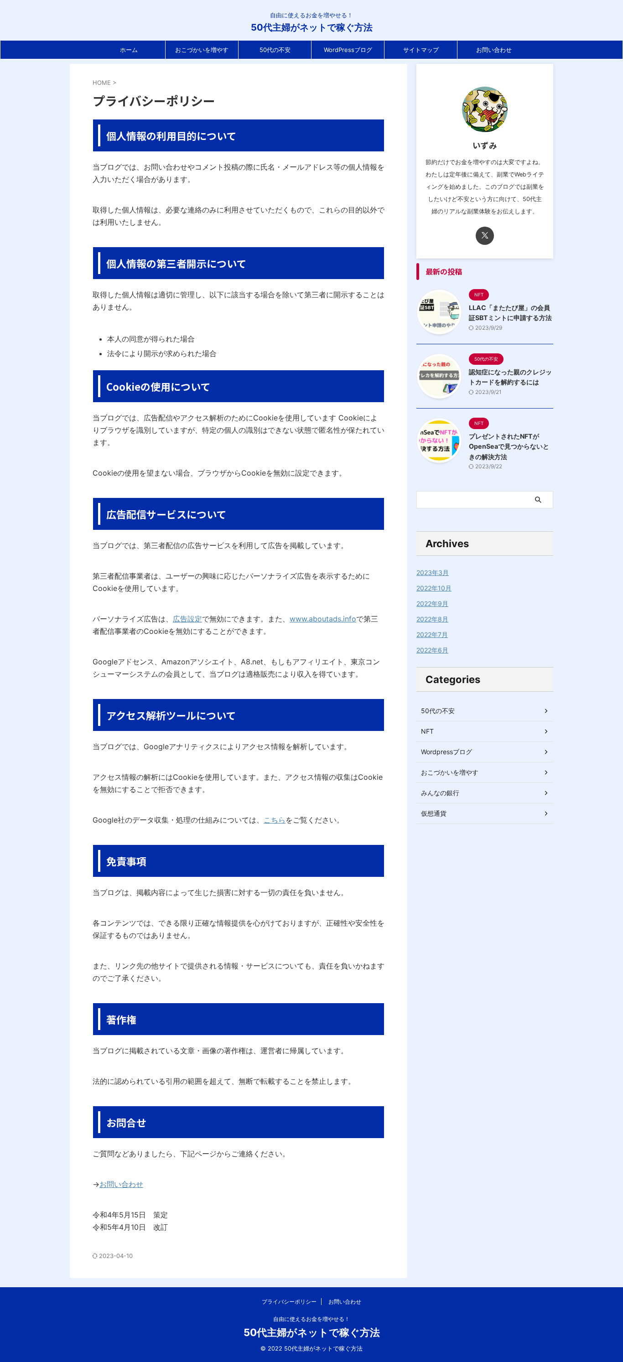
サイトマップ (421, 49)
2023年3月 (432, 572)
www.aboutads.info (323, 618)
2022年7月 (432, 634)
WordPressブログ (348, 49)
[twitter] (485, 236)
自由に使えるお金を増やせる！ (311, 1318)
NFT (427, 731)
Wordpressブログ (446, 752)
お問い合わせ (494, 49)
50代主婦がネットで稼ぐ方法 (312, 27)
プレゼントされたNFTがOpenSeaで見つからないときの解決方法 (509, 446)
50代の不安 (275, 49)
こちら (275, 819)
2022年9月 (432, 603)
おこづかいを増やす (201, 49)
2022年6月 (432, 650)
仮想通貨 (433, 813)
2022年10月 (434, 588)
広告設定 (187, 618)
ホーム (129, 49)
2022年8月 (432, 619)
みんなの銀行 (440, 793)
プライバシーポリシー (289, 1301)
